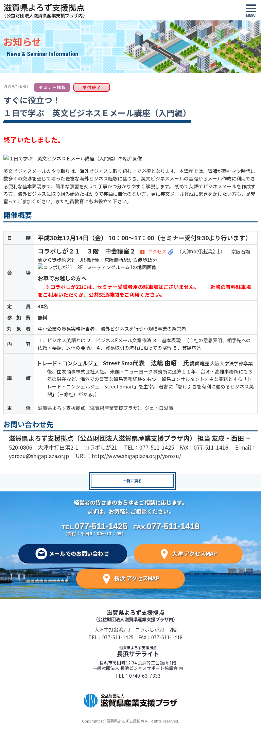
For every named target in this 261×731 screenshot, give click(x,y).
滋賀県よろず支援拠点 (135, 615)
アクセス (157, 251)
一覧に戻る (132, 480)
